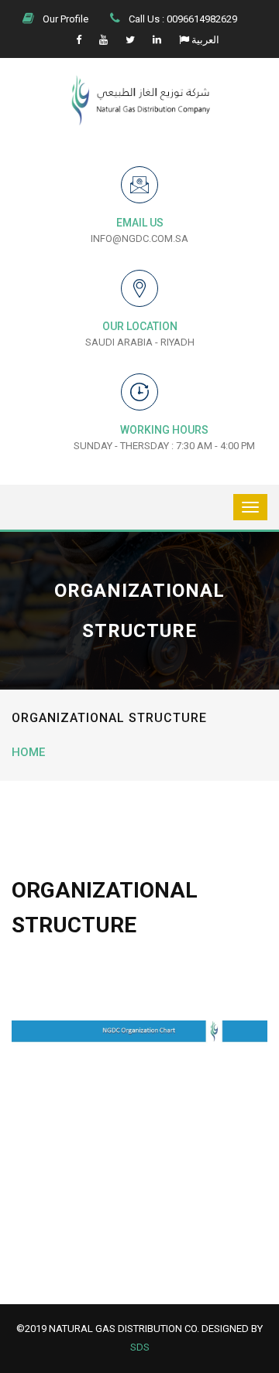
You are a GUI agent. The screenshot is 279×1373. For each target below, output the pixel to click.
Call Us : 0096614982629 (181, 19)
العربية (204, 40)
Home (28, 752)
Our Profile (64, 19)
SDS (140, 1347)
